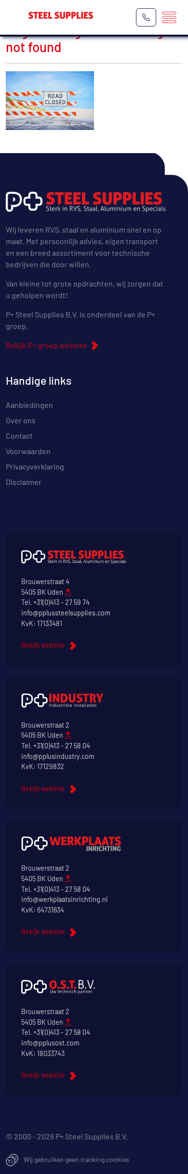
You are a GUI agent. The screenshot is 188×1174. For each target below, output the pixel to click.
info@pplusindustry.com (57, 756)
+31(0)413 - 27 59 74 (61, 602)
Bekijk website (43, 645)
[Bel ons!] (146, 17)
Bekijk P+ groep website (46, 345)
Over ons (21, 420)
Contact (19, 435)
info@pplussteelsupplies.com (65, 613)
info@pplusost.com (50, 1043)
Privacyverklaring (35, 466)
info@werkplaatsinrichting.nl (64, 899)
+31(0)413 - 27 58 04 (61, 746)
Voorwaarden (28, 451)
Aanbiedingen (29, 404)
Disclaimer (23, 481)
